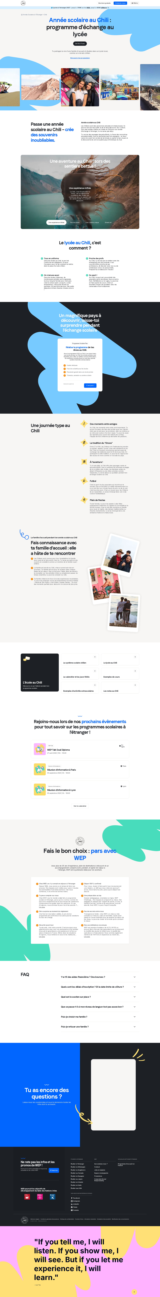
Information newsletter (90, 1219)
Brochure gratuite (105, 3)
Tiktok (75, 1207)
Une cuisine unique (92, 222)
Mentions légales (35, 1219)
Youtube (76, 1210)
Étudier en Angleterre (78, 1170)
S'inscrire (54, 1170)
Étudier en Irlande (77, 1182)
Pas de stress (75, 222)
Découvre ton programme (80, 58)
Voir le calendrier (80, 806)
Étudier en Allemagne (78, 1167)
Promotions (98, 1176)
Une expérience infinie (56, 222)
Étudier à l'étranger (77, 1164)
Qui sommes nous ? (101, 1164)
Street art (108, 222)
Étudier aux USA (76, 1188)
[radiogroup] (80, 222)
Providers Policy (79, 1219)
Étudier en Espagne (77, 1176)
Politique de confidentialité (67, 1219)
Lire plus (42, 907)
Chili (45, 15)
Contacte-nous (120, 3)
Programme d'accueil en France (126, 1164)
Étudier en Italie (76, 1185)
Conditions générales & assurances (50, 1219)
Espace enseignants (101, 1173)
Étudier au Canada (77, 1173)
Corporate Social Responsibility (100, 1179)
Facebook (76, 1198)
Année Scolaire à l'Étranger (32, 15)
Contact (97, 1167)
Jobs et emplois (99, 1170)
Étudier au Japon (76, 1179)
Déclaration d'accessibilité (104, 1219)
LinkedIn (76, 1204)
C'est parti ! (90, 385)
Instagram (76, 1201)
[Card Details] (95, 657)
